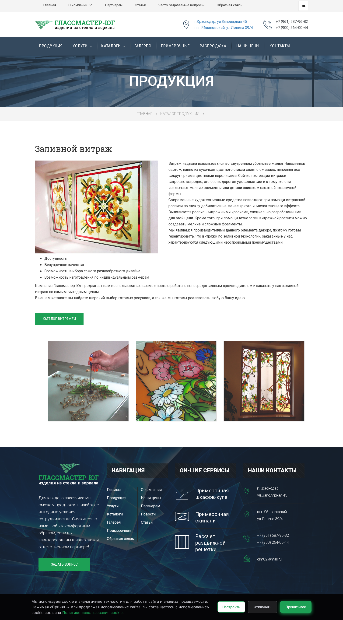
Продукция (51, 45)
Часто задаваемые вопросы (181, 5)
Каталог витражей (59, 319)
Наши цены (247, 45)
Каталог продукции (179, 114)
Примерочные (175, 45)
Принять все (296, 607)
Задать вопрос (64, 564)
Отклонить (262, 607)
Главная (49, 5)
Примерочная (119, 530)
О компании (78, 5)
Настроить (231, 607)
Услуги (80, 45)
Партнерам (113, 5)
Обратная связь (229, 5)
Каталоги (111, 45)
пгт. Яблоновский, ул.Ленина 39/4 (223, 27)
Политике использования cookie (92, 612)
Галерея (142, 45)
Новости (148, 514)
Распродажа (213, 45)
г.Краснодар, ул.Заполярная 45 (220, 21)
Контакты (280, 45)
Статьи (140, 5)
